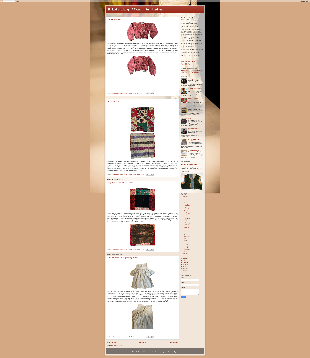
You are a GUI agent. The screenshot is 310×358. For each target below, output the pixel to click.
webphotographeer (163, 352)
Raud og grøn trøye (193, 98)
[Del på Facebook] (151, 93)
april (185, 244)
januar (186, 251)
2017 (184, 268)
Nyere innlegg (112, 342)
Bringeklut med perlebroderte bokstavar (120, 183)
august (186, 236)
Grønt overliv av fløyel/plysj (189, 164)
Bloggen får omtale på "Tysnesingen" (193, 129)
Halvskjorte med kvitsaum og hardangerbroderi (122, 258)
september (187, 233)
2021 (184, 260)
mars (185, 247)
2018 (184, 266)
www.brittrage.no (185, 64)
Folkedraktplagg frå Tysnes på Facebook (191, 70)
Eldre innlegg (173, 342)
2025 (184, 199)
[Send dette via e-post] (147, 93)
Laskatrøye (191, 79)
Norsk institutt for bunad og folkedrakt (190, 72)
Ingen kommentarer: (138, 93)
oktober (186, 230)
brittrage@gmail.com (189, 61)
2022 (184, 258)
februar (186, 249)
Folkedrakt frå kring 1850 (194, 88)
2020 (184, 262)
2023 (184, 256)
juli (185, 238)
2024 (184, 253)
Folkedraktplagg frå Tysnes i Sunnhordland (135, 9)
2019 (184, 264)
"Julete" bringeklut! (113, 101)
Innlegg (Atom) (118, 345)
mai (185, 242)
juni (185, 240)
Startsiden (142, 342)
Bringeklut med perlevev (194, 108)
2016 (184, 271)
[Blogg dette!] (148, 93)
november (186, 227)
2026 (184, 197)
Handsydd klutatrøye (114, 19)
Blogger (176, 352)
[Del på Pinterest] (153, 93)
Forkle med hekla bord (193, 150)
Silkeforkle (190, 118)
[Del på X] (150, 93)
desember (186, 200)
